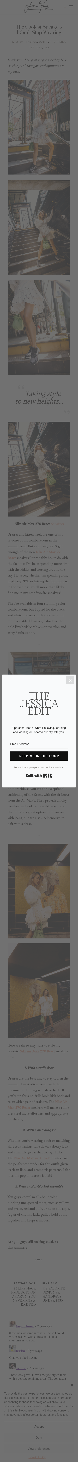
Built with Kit (39, 775)
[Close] (70, 680)
